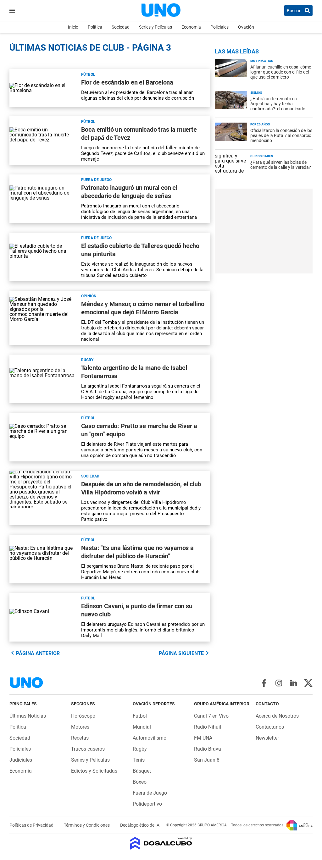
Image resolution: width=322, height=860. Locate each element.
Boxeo (140, 782)
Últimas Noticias (27, 716)
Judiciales (20, 760)
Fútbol (88, 74)
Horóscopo (83, 716)
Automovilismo (149, 738)
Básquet (142, 771)
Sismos (256, 92)
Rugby (87, 360)
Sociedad (121, 27)
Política (95, 27)
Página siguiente (181, 653)
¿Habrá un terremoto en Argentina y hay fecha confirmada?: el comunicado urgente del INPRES (277, 106)
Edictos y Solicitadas (94, 771)
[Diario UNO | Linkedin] (293, 683)
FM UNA (203, 738)
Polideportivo (147, 804)
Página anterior (38, 653)
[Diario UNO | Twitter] (308, 683)
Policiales (219, 27)
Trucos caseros (88, 749)
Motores (80, 727)
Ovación (246, 27)
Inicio (73, 27)
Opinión (88, 296)
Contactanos (270, 727)
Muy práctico (261, 61)
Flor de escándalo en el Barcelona (127, 82)
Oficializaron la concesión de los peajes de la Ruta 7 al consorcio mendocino (281, 135)
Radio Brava (207, 749)
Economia (191, 27)
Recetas (80, 738)
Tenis (139, 760)
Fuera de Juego (96, 180)
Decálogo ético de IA (139, 825)
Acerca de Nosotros (277, 716)
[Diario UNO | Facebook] (264, 683)
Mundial (142, 727)
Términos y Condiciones (87, 825)
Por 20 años (260, 124)
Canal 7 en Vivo (211, 716)
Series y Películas (155, 27)
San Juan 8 (206, 760)
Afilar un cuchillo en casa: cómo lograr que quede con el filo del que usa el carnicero (280, 72)
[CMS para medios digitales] (161, 844)
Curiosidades (261, 156)
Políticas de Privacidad (31, 825)
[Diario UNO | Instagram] (279, 683)
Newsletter (267, 738)
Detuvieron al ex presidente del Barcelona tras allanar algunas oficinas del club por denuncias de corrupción (137, 95)
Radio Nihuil (207, 727)
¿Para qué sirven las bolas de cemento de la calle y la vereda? (280, 165)
